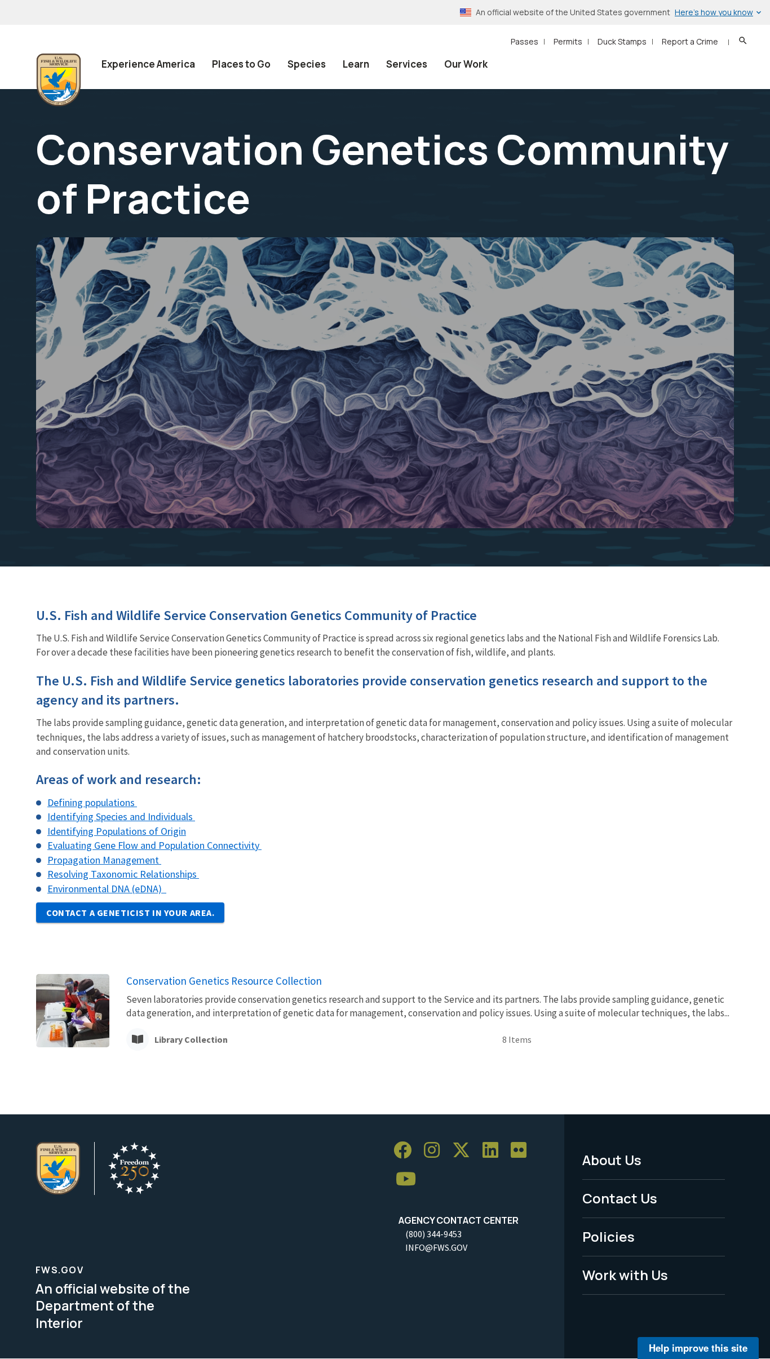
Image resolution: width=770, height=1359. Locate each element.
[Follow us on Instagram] (436, 1150)
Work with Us (625, 1274)
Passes (524, 41)
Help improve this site (698, 1347)
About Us (611, 1159)
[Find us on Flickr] (522, 1150)
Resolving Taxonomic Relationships (123, 873)
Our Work (466, 63)
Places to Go (241, 63)
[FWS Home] (58, 80)
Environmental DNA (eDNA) (106, 888)
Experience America (148, 63)
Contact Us (619, 1198)
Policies (608, 1236)
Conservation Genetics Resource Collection (224, 981)
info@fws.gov (436, 1247)
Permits (568, 41)
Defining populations (92, 802)
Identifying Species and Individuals (121, 816)
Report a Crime (690, 41)
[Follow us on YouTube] (410, 1179)
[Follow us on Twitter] (465, 1150)
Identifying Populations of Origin (116, 831)
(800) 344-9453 (433, 1234)
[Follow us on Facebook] (406, 1150)
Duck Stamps (622, 41)
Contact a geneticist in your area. (130, 912)
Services (406, 63)
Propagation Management (104, 859)
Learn (356, 63)
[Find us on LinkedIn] (494, 1150)
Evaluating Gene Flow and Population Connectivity (154, 845)
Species (306, 63)
